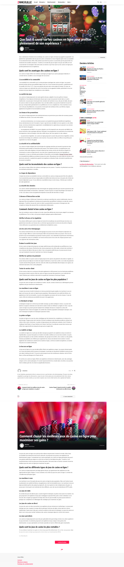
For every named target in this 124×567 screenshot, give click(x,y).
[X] (74, 371)
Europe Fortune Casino (65, 154)
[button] (98, 2)
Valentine (27, 47)
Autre (22, 35)
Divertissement (91, 67)
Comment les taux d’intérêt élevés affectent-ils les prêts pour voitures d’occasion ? (95, 142)
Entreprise (89, 99)
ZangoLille (25, 2)
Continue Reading (62, 542)
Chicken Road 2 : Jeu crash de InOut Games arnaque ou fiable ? (95, 122)
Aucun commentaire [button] (69, 396)
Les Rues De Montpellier (87, 164)
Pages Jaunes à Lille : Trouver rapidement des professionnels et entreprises (96, 132)
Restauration (83, 85)
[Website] (72, 371)
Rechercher (102, 57)
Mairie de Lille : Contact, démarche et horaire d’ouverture (95, 151)
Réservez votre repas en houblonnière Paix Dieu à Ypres (83, 90)
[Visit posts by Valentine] (22, 49)
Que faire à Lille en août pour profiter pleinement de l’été (95, 111)
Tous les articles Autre (87, 156)
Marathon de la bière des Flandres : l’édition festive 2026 (95, 69)
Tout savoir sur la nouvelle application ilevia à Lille (96, 102)
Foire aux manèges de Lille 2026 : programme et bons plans (95, 78)
